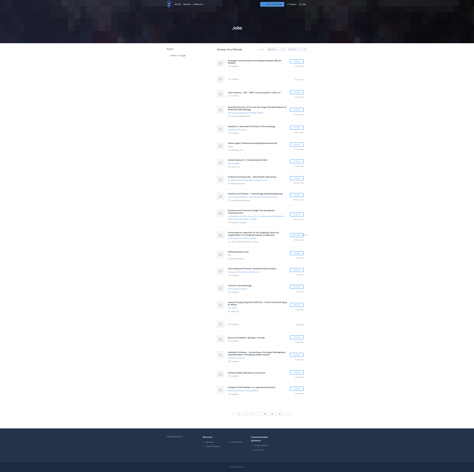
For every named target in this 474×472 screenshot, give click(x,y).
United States (236, 442)
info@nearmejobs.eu (175, 437)
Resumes (187, 4)
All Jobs (178, 4)
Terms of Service (261, 445)
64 (280, 414)
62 (265, 414)
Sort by (261, 49)
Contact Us (259, 450)
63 (272, 414)
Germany (209, 442)
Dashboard (197, 4)
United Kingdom (213, 446)
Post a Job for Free (274, 4)
